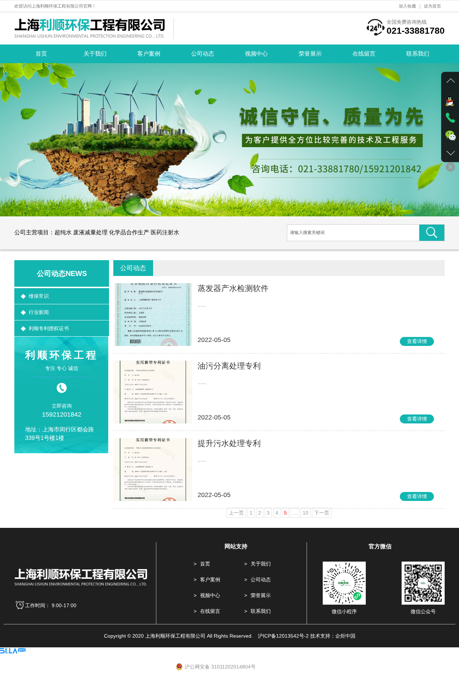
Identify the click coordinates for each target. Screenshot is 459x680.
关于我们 (95, 54)
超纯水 (63, 232)
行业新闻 (39, 312)
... (295, 513)
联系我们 (417, 54)
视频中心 (256, 54)
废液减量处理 (90, 232)
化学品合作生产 (129, 232)
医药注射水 (165, 232)
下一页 (321, 513)
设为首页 (432, 6)
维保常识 (39, 296)
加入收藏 (407, 6)
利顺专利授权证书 (49, 328)
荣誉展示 (310, 54)
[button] (16, 139)
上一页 (236, 513)
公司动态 (202, 54)
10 (305, 513)
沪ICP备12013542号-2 (283, 636)
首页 (41, 54)
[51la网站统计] (13, 652)
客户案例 (148, 54)
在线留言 (363, 54)
